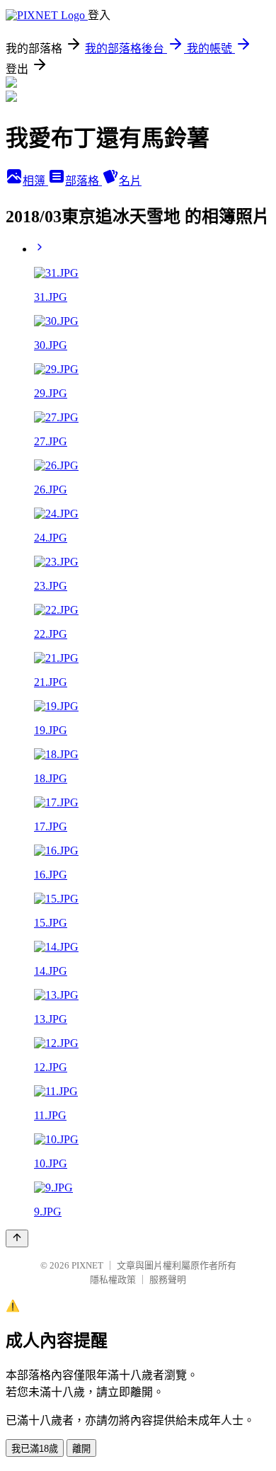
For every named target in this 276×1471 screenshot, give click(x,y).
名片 (130, 181)
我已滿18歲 (34, 1448)
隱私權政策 (113, 1279)
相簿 (35, 181)
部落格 (83, 181)
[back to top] (17, 1238)
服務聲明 (167, 1279)
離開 (81, 1448)
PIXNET (87, 1265)
